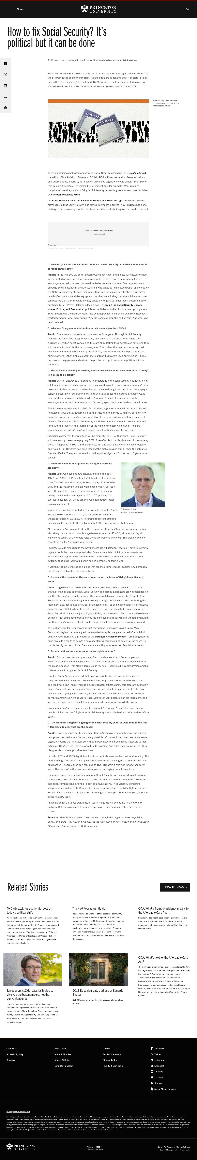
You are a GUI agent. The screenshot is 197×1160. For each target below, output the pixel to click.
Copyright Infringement (168, 1150)
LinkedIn (158, 1071)
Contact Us (11, 1048)
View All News (174, 887)
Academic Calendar (112, 1054)
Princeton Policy (56, 248)
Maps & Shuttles (63, 1054)
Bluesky (158, 1083)
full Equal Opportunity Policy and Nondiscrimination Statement (89, 1130)
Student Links (110, 1060)
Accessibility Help (15, 1054)
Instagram (159, 1060)
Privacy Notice (185, 1150)
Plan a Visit (60, 1048)
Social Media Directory (165, 1088)
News (20, 9)
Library (106, 1048)
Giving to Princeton (64, 1065)
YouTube (158, 1077)
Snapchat (159, 1065)
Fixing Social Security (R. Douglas (80, 248)
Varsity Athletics (62, 1060)
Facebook (159, 1048)
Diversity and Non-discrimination (18, 1112)
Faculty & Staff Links (113, 1065)
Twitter (157, 1054)
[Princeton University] (20, 1148)
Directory (10, 1060)
